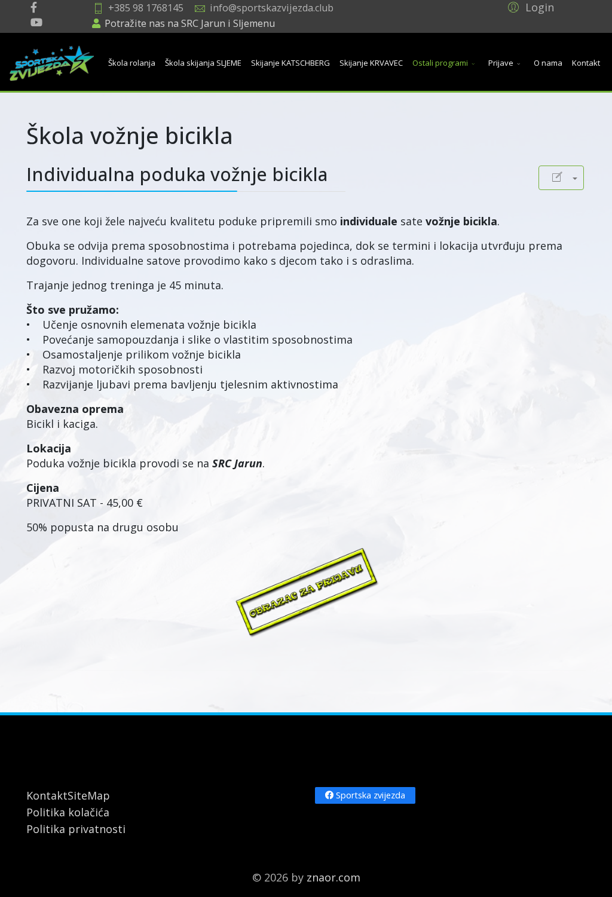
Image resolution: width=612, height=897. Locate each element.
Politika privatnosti (76, 829)
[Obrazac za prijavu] (306, 591)
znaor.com (333, 877)
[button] (529, 6)
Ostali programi (440, 62)
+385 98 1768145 (145, 7)
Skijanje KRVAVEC (371, 62)
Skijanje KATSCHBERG (290, 62)
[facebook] (33, 7)
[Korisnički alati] (561, 178)
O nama (548, 62)
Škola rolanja (131, 62)
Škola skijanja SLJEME (203, 62)
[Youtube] (36, 22)
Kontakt (586, 62)
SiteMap (89, 795)
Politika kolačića (67, 812)
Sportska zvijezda (369, 795)
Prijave (500, 62)
